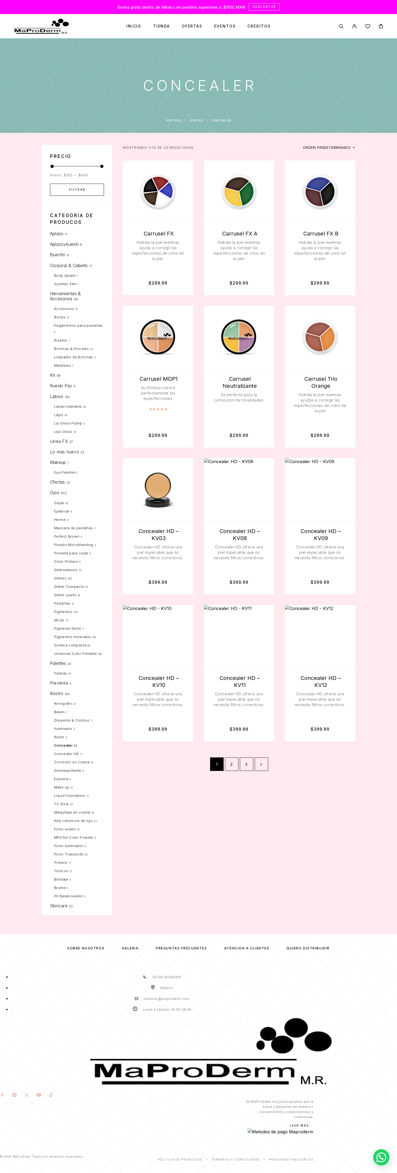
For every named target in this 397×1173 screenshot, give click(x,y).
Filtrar (77, 189)
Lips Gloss (63, 431)
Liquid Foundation (69, 795)
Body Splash (65, 275)
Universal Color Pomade (75, 653)
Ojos (54, 492)
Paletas (60, 673)
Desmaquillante (67, 770)
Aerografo (63, 703)
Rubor (59, 737)
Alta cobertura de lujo (73, 820)
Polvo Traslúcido (68, 854)
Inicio (133, 26)
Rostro (196, 120)
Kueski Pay (61, 385)
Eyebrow (61, 511)
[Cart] (381, 27)
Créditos (259, 26)
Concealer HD (66, 753)
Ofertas (192, 26)
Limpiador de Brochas (73, 357)
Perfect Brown (66, 536)
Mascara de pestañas (73, 528)
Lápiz (58, 415)
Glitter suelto (65, 595)
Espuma (61, 779)
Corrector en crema (71, 762)
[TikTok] (51, 1095)
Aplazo (56, 233)
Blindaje (61, 879)
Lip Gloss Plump (68, 423)
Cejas (59, 503)
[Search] (341, 26)
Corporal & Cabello (69, 265)
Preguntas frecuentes (181, 948)
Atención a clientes (247, 948)
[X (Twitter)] (27, 1095)
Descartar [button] (264, 6)
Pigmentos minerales (72, 637)
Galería (130, 948)
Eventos (225, 26)
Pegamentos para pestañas (78, 325)
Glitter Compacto (69, 586)
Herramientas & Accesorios (65, 296)
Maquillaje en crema (72, 812)
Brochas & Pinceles (71, 348)
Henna (60, 519)
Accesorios (64, 308)
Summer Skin (65, 284)
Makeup (58, 462)
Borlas (59, 317)
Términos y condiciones (235, 1159)
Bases (59, 712)
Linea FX (59, 441)
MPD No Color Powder (73, 837)
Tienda (161, 26)
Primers (60, 862)
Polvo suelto (65, 829)
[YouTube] (39, 1095)
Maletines (62, 365)
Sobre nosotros (86, 948)
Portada (174, 120)
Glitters (60, 578)
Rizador (60, 340)
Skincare (59, 905)
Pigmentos (63, 611)
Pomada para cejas (71, 553)
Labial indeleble (68, 406)
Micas (59, 620)
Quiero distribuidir (308, 948)
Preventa (59, 683)
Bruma (60, 887)
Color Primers (66, 561)
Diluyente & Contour (72, 720)
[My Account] (354, 26)
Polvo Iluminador (68, 846)
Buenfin (58, 254)
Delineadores (66, 570)
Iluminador (63, 728)
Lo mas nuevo (64, 451)
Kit (52, 375)
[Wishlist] (367, 27)
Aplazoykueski (64, 244)
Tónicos (61, 871)
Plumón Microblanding (73, 544)
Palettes (58, 663)
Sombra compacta (70, 645)
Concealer (63, 745)
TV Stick (61, 804)
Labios (56, 396)
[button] (381, 1157)
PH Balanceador (68, 896)
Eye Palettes (65, 472)
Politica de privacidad (180, 1159)
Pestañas (62, 603)
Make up (61, 787)
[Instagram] (15, 1095)
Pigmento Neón (67, 628)
